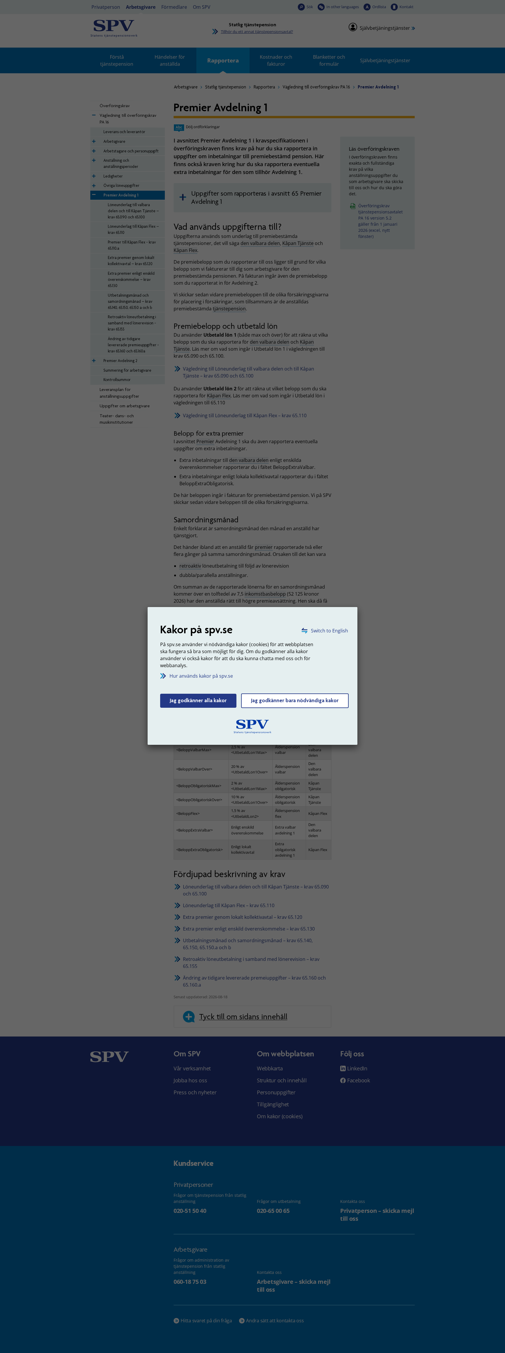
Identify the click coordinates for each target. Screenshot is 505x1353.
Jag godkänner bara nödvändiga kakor (295, 700)
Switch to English (329, 630)
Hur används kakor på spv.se (201, 676)
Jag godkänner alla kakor (198, 700)
